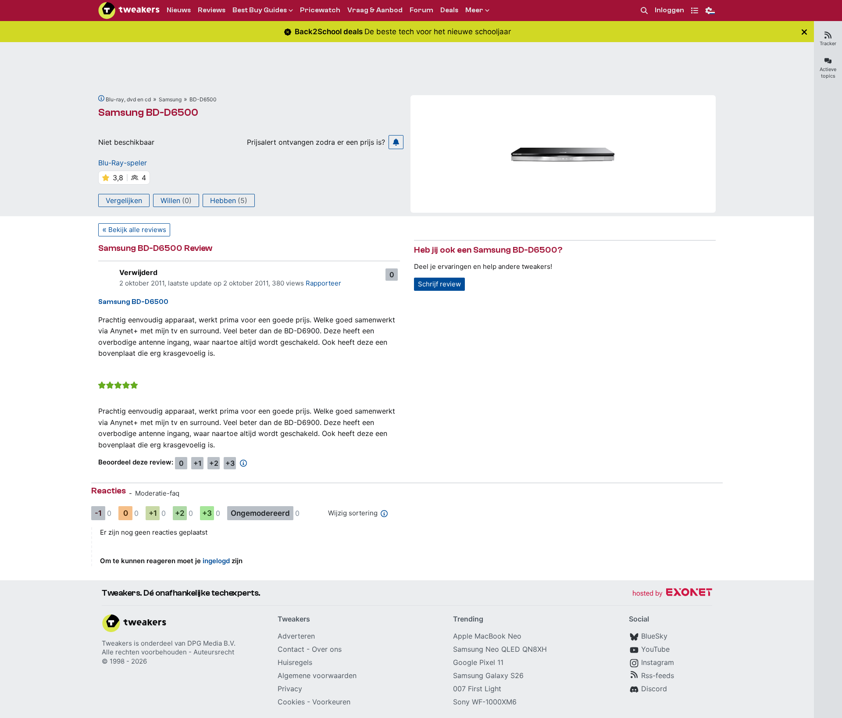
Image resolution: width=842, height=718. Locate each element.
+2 (213, 463)
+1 (197, 463)
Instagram (657, 662)
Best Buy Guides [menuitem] (259, 10)
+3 (230, 463)
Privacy (290, 688)
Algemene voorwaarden (317, 675)
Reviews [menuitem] (211, 10)
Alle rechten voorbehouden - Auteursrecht (168, 652)
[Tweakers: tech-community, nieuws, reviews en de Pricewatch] (129, 10)
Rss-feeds (657, 675)
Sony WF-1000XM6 (485, 701)
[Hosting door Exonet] (672, 593)
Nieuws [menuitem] (179, 10)
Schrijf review (439, 284)
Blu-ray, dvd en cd (128, 99)
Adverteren (296, 636)
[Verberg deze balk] (804, 31)
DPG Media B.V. (211, 643)
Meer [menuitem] (474, 10)
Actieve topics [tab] (828, 72)
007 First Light (477, 688)
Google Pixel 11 (478, 662)
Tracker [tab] (828, 43)
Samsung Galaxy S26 (488, 675)
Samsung (170, 99)
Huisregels (295, 662)
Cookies (291, 701)
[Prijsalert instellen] (396, 142)
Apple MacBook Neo (487, 636)
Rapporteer (323, 283)
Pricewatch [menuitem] (320, 10)
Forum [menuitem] (421, 10)
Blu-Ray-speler (122, 162)
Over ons (327, 649)
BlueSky (654, 636)
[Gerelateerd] (101, 98)
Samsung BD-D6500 (148, 112)
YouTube (655, 649)
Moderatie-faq (157, 493)
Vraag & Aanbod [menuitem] (375, 10)
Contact (291, 649)
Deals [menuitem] (449, 10)
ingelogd (216, 561)
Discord (654, 688)
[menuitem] (644, 10)
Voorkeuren (331, 701)
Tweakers (117, 643)
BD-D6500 (203, 99)
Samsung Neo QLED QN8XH (500, 649)
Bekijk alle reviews (137, 229)
